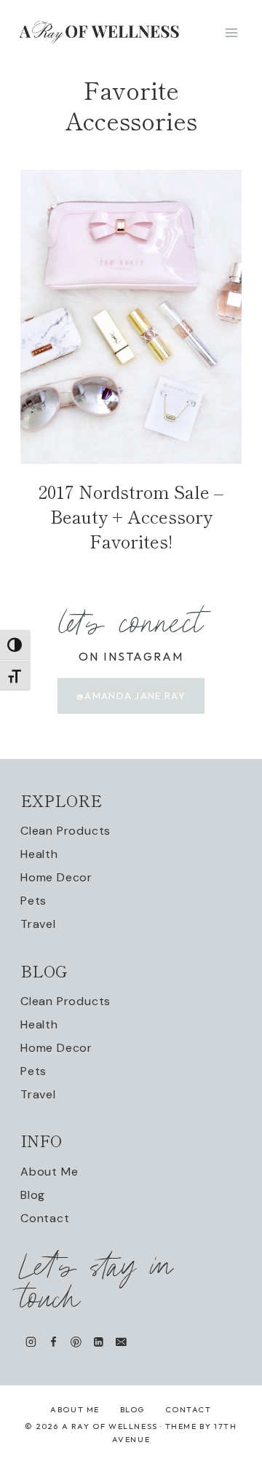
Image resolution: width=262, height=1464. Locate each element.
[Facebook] (53, 1342)
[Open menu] (231, 32)
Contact (45, 1218)
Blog (32, 1195)
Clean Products (65, 830)
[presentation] (131, 317)
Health (39, 854)
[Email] (121, 1342)
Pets (33, 900)
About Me (49, 1171)
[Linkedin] (98, 1342)
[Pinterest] (76, 1342)
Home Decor (56, 877)
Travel (38, 924)
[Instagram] (30, 1342)
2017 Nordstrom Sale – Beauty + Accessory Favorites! (131, 516)
